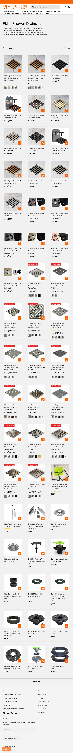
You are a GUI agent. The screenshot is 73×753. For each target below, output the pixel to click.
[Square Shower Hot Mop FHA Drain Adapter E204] (13, 654)
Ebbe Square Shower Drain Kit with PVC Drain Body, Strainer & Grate (36, 78)
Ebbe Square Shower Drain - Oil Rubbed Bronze (36, 117)
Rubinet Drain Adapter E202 (58, 667)
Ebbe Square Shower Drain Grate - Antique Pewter (59, 149)
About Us (41, 698)
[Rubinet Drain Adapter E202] (60, 654)
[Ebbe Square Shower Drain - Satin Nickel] (13, 136)
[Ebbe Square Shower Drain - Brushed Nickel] (60, 169)
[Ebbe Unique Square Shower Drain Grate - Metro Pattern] (36, 353)
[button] (69, 7)
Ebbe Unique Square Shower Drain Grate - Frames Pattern (34, 286)
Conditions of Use (43, 701)
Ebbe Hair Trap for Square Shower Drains (59, 525)
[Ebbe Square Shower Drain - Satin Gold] (60, 104)
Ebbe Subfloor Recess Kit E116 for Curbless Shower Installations (36, 526)
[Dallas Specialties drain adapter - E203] (36, 654)
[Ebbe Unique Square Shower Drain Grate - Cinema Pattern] (13, 353)
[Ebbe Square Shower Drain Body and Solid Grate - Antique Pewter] (60, 202)
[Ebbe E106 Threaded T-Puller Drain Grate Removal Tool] (36, 547)
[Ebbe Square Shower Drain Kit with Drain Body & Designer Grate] (13, 64)
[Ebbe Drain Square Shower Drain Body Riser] (60, 547)
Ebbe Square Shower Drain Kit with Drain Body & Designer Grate (12, 78)
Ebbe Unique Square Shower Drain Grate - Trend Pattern (36, 447)
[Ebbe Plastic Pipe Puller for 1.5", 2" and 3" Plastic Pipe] (13, 512)
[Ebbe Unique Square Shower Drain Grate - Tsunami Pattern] (13, 311)
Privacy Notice (42, 694)
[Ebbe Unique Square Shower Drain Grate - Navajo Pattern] (60, 353)
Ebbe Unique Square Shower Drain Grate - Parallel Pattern (11, 486)
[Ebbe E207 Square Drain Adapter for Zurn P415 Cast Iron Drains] (36, 582)
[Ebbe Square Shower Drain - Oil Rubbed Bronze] (36, 104)
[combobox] (45, 7)
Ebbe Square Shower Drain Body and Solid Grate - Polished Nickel (36, 216)
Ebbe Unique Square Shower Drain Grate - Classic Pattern (57, 325)
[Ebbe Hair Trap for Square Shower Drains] (60, 512)
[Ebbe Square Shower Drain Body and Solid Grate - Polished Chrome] (13, 272)
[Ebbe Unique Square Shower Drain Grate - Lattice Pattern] (60, 393)
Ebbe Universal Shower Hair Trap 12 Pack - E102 (12, 560)
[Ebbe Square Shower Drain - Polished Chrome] (13, 202)
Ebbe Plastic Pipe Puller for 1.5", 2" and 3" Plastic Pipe (13, 525)
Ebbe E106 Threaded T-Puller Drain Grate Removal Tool (36, 561)
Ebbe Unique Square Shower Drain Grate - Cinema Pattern (11, 367)
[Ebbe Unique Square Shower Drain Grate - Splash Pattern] (36, 393)
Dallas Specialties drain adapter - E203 (35, 667)
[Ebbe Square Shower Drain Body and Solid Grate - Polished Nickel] (36, 202)
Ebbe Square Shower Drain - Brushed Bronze (12, 182)
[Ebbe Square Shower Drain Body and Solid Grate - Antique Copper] (60, 237)
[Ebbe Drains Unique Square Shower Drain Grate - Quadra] (36, 472)
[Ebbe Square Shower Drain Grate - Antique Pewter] (60, 136)
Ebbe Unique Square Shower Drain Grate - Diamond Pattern (34, 325)
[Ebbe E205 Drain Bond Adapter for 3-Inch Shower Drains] (13, 582)
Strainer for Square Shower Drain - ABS (36, 632)
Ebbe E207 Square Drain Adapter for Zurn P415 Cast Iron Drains (36, 596)
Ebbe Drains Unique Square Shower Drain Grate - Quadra (36, 486)
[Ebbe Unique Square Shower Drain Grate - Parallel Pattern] (13, 472)
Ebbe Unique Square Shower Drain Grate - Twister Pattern (11, 447)
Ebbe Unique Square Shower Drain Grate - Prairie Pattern (57, 286)
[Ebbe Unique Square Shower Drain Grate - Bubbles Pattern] (60, 433)
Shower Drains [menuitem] (9, 11)
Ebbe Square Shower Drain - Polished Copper (12, 117)
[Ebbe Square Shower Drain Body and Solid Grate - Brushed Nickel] (13, 237)
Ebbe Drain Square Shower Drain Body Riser (59, 560)
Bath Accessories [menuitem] (36, 11)
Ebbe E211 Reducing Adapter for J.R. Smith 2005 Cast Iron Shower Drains (58, 597)
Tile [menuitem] (47, 13)
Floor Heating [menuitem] (21, 11)
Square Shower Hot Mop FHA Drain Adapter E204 (12, 667)
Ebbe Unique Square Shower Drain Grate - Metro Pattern (36, 367)
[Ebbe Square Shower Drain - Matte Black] (60, 64)
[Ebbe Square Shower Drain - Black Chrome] (36, 136)
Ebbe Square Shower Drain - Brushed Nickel (59, 182)
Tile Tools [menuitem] (39, 13)
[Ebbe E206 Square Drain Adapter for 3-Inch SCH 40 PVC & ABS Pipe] (13, 619)
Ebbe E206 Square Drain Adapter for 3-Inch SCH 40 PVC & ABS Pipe (12, 633)
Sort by (5, 48)
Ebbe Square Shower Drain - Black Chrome (36, 149)
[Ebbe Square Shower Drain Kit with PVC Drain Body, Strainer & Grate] (36, 64)
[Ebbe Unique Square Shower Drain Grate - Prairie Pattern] (60, 272)
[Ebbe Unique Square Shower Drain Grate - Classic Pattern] (60, 311)
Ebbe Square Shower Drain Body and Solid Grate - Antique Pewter (59, 216)
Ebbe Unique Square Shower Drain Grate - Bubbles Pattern (57, 447)
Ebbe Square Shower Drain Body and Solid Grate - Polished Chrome (12, 286)
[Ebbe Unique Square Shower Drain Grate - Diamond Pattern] (36, 311)
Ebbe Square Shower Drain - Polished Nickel (36, 182)
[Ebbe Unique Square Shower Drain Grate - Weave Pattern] (13, 393)
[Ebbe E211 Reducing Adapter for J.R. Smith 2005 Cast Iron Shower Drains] (60, 582)
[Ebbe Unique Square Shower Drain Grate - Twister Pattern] (13, 433)
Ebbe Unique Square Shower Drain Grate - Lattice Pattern (57, 407)
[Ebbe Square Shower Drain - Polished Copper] (13, 104)
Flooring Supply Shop (11, 746)
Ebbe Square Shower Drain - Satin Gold (59, 117)
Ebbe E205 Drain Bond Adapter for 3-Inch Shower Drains (12, 596)
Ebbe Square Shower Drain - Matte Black (59, 77)
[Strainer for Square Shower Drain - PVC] (60, 619)
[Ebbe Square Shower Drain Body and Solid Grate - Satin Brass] (36, 237)
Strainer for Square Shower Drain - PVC (59, 632)
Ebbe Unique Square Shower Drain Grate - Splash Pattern (34, 407)
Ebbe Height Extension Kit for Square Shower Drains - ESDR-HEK (59, 486)
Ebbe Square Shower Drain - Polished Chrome (12, 215)
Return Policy (42, 708)
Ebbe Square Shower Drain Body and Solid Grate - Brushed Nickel (12, 251)
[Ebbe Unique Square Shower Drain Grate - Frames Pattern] (36, 272)
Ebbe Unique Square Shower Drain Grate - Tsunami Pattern (11, 325)
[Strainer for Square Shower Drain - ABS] (36, 619)
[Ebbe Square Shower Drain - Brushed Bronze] (13, 169)
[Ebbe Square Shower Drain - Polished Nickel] (36, 169)
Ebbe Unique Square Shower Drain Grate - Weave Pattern (11, 407)
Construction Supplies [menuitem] (11, 13)
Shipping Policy (42, 705)
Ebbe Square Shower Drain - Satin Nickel (12, 149)
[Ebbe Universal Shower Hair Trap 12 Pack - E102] (13, 547)
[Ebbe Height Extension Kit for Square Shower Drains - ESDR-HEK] (60, 472)
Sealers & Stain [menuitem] (27, 13)
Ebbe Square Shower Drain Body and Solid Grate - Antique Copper (59, 251)
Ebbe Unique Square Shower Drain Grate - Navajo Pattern (57, 367)
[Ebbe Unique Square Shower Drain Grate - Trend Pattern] (36, 433)
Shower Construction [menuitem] (52, 11)
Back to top (36, 681)
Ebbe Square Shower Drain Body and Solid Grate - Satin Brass (36, 251)
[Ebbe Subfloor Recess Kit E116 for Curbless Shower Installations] (36, 512)
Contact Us (41, 712)
